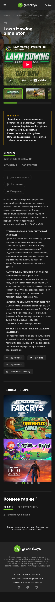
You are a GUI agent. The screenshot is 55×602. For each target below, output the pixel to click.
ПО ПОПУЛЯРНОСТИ (28, 507)
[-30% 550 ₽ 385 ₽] (27, 426)
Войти (48, 5)
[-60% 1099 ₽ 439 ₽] (27, 448)
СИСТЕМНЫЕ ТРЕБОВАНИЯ (18, 159)
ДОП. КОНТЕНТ (29, 165)
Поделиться (16, 358)
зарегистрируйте (30, 527)
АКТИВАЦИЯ (10, 165)
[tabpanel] (27, 438)
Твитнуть (38, 358)
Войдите (11, 527)
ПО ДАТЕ (8, 507)
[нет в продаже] (27, 404)
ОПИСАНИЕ (9, 153)
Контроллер (16, 191)
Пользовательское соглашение (28, 583)
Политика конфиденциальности (27, 579)
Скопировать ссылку (20, 371)
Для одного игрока (19, 177)
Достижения (16, 184)
